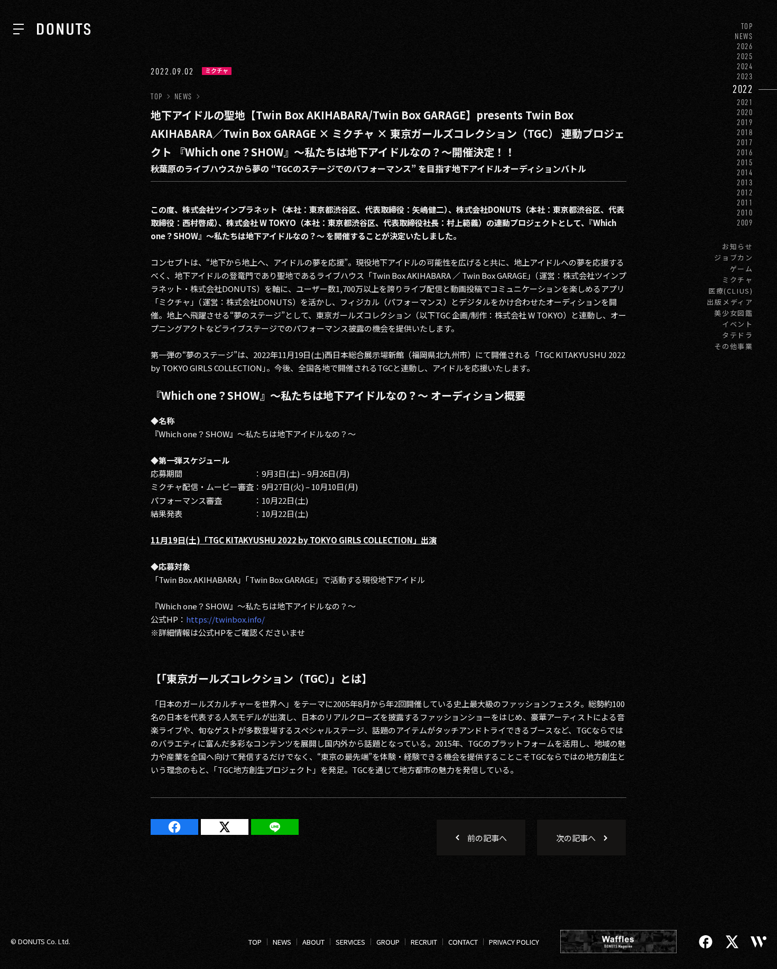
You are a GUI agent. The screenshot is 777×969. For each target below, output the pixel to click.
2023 (745, 76)
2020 (745, 112)
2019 (745, 122)
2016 (745, 152)
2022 (743, 89)
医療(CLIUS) (730, 290)
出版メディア (730, 301)
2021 (745, 102)
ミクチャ (737, 279)
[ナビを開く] (18, 29)
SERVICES (350, 942)
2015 (745, 162)
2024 (745, 66)
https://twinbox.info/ (225, 619)
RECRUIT (424, 942)
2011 (745, 202)
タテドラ (737, 335)
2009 (745, 223)
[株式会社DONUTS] (63, 29)
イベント (737, 323)
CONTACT (463, 942)
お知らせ (737, 246)
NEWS (744, 36)
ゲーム (741, 268)
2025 (745, 56)
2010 (745, 213)
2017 (745, 142)
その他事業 (733, 346)
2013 (745, 182)
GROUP (388, 942)
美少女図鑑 (733, 312)
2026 (745, 46)
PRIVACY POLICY (514, 942)
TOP (747, 26)
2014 (745, 172)
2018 (745, 132)
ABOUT (313, 942)
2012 (745, 192)
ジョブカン (733, 257)
